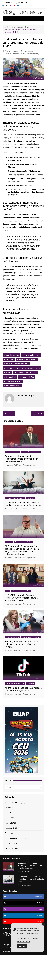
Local (7, 591)
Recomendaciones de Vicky (29, 54)
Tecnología (30, 498)
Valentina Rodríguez (12, 51)
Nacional (8, 542)
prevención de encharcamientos (17, 364)
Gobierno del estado (12, 54)
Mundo (7, 818)
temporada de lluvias (13, 381)
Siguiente (36, 414)
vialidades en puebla (13, 386)
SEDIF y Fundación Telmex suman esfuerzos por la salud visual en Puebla (21, 644)
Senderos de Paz (28, 377)
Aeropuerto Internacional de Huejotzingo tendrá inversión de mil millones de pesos (22, 458)
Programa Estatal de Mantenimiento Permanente (23, 368)
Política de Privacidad (10, 951)
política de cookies (23, 941)
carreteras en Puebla (31, 355)
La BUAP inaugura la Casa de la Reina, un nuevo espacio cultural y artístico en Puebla (21, 597)
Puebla (8, 372)
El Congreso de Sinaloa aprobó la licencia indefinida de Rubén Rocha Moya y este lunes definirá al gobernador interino (22, 550)
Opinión (8, 833)
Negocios (8, 828)
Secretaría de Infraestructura (26, 372)
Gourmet (8, 807)
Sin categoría (10, 843)
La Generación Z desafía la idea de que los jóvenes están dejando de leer (23, 503)
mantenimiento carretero (27, 359)
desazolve (9, 359)
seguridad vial (11, 377)
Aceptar (22, 946)
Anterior (10, 414)
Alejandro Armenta (12, 355)
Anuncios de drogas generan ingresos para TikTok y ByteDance (23, 689)
